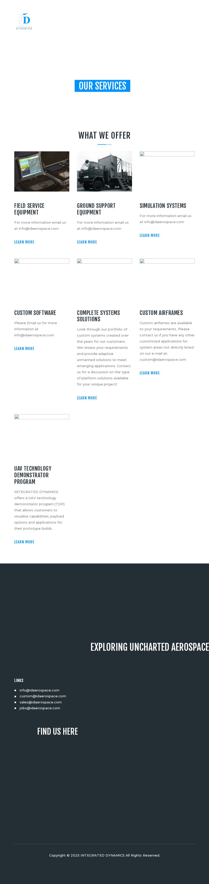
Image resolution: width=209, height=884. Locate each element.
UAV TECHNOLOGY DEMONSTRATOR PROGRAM (32, 475)
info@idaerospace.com (39, 690)
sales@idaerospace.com (41, 702)
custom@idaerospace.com (43, 696)
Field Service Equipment (29, 208)
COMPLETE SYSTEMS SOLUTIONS (98, 316)
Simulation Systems (163, 205)
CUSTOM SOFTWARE (35, 313)
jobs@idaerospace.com (40, 708)
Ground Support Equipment (96, 208)
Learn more (24, 242)
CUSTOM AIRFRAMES (161, 313)
